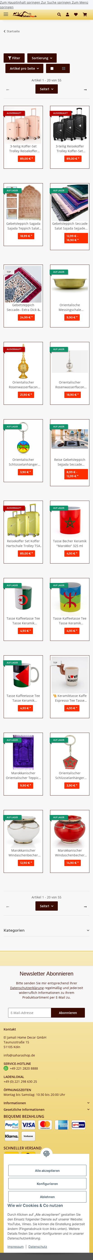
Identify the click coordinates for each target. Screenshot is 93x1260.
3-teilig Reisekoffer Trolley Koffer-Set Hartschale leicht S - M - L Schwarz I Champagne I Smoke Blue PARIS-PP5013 (70, 148)
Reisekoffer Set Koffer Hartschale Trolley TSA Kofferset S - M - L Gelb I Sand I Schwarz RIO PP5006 (23, 543)
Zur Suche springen (56, 2)
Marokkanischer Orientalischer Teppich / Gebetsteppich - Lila (23, 775)
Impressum (15, 1246)
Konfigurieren (47, 1184)
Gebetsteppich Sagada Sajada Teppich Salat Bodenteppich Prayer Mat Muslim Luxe (23, 226)
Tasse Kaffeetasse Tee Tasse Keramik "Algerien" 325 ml (23, 620)
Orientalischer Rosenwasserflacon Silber (69, 384)
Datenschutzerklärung (27, 988)
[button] (60, 14)
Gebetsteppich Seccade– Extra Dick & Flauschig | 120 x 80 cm (23, 307)
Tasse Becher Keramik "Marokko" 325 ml (69, 543)
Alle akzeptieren (47, 1170)
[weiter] (85, 90)
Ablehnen (47, 1197)
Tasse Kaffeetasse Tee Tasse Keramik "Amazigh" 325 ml (69, 620)
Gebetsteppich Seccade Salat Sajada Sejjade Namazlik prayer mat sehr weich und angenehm (70, 226)
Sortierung (40, 58)
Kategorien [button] (14, 930)
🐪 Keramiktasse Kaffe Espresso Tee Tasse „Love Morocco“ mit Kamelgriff (70, 698)
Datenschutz (37, 1246)
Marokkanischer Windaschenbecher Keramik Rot (69, 852)
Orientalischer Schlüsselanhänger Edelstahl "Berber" (23, 462)
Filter (15, 58)
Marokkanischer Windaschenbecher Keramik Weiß (23, 852)
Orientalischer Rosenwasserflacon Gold (23, 384)
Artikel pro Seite (22, 68)
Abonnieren (68, 1013)
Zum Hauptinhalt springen (20, 2)
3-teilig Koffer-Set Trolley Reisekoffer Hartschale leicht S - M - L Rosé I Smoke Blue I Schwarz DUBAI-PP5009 (23, 148)
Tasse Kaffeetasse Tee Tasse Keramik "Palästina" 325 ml (23, 698)
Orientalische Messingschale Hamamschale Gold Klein (69, 307)
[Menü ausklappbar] (6, 12)
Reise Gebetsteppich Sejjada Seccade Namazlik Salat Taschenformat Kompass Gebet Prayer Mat (70, 462)
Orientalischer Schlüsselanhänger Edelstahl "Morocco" (70, 775)
